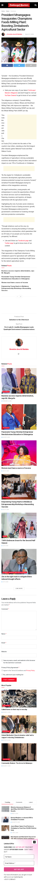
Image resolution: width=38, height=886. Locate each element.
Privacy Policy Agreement (10, 667)
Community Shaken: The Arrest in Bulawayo (16, 763)
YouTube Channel (10, 95)
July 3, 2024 (5, 581)
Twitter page (9, 243)
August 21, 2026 (6, 765)
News (7, 11)
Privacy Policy (30, 670)
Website (4, 651)
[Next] (20, 296)
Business (13, 11)
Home (3, 11)
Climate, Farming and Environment (14, 572)
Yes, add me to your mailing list (13, 674)
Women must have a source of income (14, 282)
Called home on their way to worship (14, 709)
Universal (6, 705)
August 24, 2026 (6, 740)
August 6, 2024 (6, 437)
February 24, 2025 (6, 401)
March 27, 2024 (29, 34)
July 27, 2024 (5, 470)
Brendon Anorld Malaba (14, 34)
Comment (5, 609)
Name (4, 634)
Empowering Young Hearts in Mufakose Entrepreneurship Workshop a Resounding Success (16, 288)
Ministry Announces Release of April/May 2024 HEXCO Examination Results (22, 809)
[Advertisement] (19, 71)
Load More (19, 588)
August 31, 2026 (6, 712)
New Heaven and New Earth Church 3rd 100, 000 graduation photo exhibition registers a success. (23, 838)
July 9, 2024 (5, 545)
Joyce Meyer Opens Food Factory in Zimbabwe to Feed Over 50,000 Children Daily (23, 828)
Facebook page (23, 241)
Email (3, 643)
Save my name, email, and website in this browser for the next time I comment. (19, 661)
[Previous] (17, 296)
